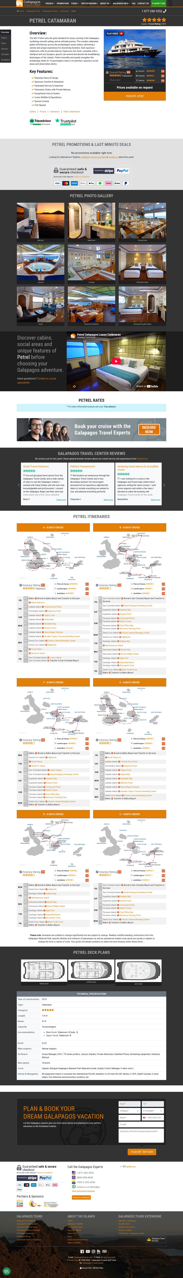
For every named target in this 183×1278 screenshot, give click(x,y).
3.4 (163, 876)
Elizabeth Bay (49, 624)
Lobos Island (54, 657)
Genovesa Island (110, 649)
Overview (5, 32)
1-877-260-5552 (152, 11)
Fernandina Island (36, 611)
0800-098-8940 (85, 1177)
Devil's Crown (124, 621)
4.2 (87, 589)
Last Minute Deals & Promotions (29, 1240)
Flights (70, 1221)
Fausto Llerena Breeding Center (61, 640)
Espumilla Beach (125, 662)
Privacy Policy (73, 1260)
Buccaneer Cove (125, 665)
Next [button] (164, 485)
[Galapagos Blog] (98, 1251)
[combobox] (145, 1117)
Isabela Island (35, 607)
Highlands (51, 645)
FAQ (133, 3)
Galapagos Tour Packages (27, 1224)
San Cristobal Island (37, 657)
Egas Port (122, 658)
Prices (43, 111)
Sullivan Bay (123, 641)
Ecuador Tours (124, 1224)
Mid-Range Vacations (25, 1233)
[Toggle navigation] (160, 3)
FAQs (70, 1236)
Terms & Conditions (81, 177)
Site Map (99, 1268)
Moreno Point (49, 628)
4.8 (163, 71)
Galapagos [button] (120, 3)
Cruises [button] (49, 3)
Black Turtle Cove (128, 669)
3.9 (163, 584)
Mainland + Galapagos (127, 1221)
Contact (143, 3)
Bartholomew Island (113, 645)
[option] (44, 484)
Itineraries (54, 111)
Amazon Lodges (125, 1230)
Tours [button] (74, 3)
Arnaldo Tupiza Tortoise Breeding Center (61, 636)
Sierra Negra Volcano (52, 632)
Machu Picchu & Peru (127, 1227)
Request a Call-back (81, 1197)
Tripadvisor (142, 458)
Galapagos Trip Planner (26, 1221)
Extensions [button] (89, 3)
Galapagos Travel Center (93, 1263)
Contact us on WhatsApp (88, 1187)
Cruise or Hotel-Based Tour (78, 1240)
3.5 (43, 740)
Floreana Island (109, 618)
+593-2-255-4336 (86, 1182)
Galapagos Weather (75, 1224)
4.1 (43, 585)
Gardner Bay (124, 610)
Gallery (4, 38)
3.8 (163, 76)
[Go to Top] (178, 1263)
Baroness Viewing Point (129, 628)
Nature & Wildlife (74, 1243)
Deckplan (5, 54)
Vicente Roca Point (51, 607)
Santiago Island (109, 641)
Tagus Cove (48, 615)
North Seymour (37, 602)
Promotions (63, 3)
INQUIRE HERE (135, 96)
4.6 (163, 81)
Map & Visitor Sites (75, 1227)
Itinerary (4, 49)
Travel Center (32, 3)
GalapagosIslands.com (83, 1257)
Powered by (99, 170)
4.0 (119, 585)
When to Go (72, 1233)
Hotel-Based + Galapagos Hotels (131, 1233)
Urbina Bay (48, 619)
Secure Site (86, 1268)
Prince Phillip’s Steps (129, 654)
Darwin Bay (124, 649)
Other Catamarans (71, 111)
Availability (5, 60)
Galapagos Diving (24, 1236)
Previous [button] (18, 485)
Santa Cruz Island (36, 640)
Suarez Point (124, 614)
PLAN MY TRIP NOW (142, 1152)
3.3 (119, 872)
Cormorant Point (126, 618)
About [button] (104, 3)
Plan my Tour (158, 3)
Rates (3, 43)
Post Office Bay (125, 625)
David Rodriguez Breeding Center (137, 605)
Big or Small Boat (74, 1230)
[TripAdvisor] (104, 1251)
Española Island (110, 610)
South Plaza (35, 649)
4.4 (128, 72)
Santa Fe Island (37, 653)
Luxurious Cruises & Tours (27, 1227)
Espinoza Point (53, 611)
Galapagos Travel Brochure (158, 1239)
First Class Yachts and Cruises (28, 1230)
